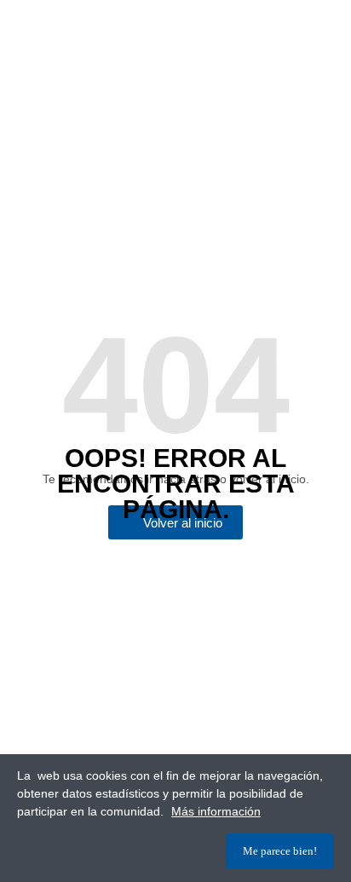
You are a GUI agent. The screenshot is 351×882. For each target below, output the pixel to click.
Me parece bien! (280, 851)
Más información (216, 811)
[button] (175, 522)
